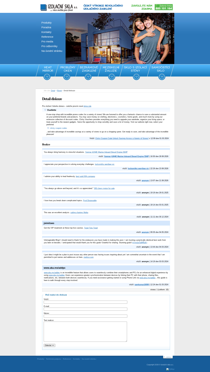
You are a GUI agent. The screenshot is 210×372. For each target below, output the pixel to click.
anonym (145, 180)
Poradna (46, 27)
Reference (47, 36)
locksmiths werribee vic (104, 164)
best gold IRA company (85, 176)
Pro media (47, 41)
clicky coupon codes (58, 128)
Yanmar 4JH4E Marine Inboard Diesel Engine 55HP (106, 152)
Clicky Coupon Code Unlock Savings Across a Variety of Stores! (122, 138)
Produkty (46, 22)
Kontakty (46, 32)
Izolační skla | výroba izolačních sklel (55, 4)
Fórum (59, 91)
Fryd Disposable (90, 200)
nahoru (168, 357)
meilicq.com (89, 257)
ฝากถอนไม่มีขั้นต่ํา (139, 243)
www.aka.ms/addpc (52, 273)
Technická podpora (53, 359)
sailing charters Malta (79, 212)
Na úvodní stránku (51, 51)
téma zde (87, 106)
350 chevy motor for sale (104, 188)
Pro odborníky (49, 46)
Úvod (53, 91)
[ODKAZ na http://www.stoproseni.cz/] (105, 63)
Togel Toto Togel (91, 228)
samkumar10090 (142, 284)
